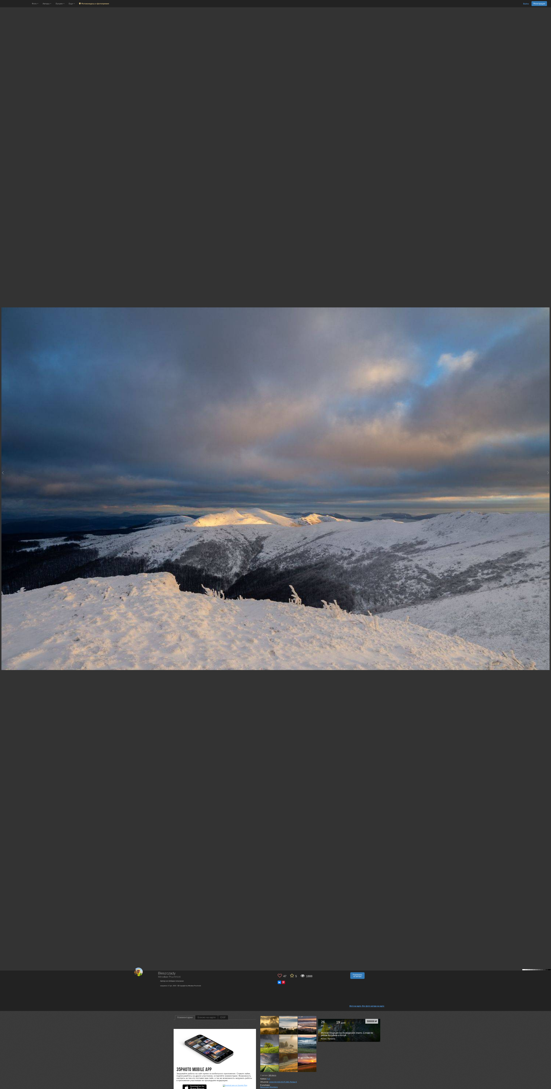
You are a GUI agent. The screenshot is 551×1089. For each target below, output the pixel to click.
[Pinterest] (283, 982)
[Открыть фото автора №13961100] (288, 1025)
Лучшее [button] (59, 4)
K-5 (268, 1079)
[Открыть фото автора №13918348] (269, 1044)
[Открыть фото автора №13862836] (269, 1063)
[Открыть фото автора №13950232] (307, 1025)
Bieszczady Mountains (269, 1087)
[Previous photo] (3, 472)
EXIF (223, 1017)
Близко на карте (207, 1017)
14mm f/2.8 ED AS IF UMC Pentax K (283, 1082)
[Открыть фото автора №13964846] (269, 1025)
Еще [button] (71, 4)
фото (272, 1075)
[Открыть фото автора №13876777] (307, 1044)
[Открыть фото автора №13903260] (288, 1044)
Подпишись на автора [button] (357, 975)
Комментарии (185, 1017)
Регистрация (539, 4)
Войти (526, 4)
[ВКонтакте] (279, 982)
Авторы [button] (46, 4)
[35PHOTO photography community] (16, 3)
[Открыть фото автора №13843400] (307, 1063)
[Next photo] (548, 472)
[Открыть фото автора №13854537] (288, 1063)
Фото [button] (34, 4)
